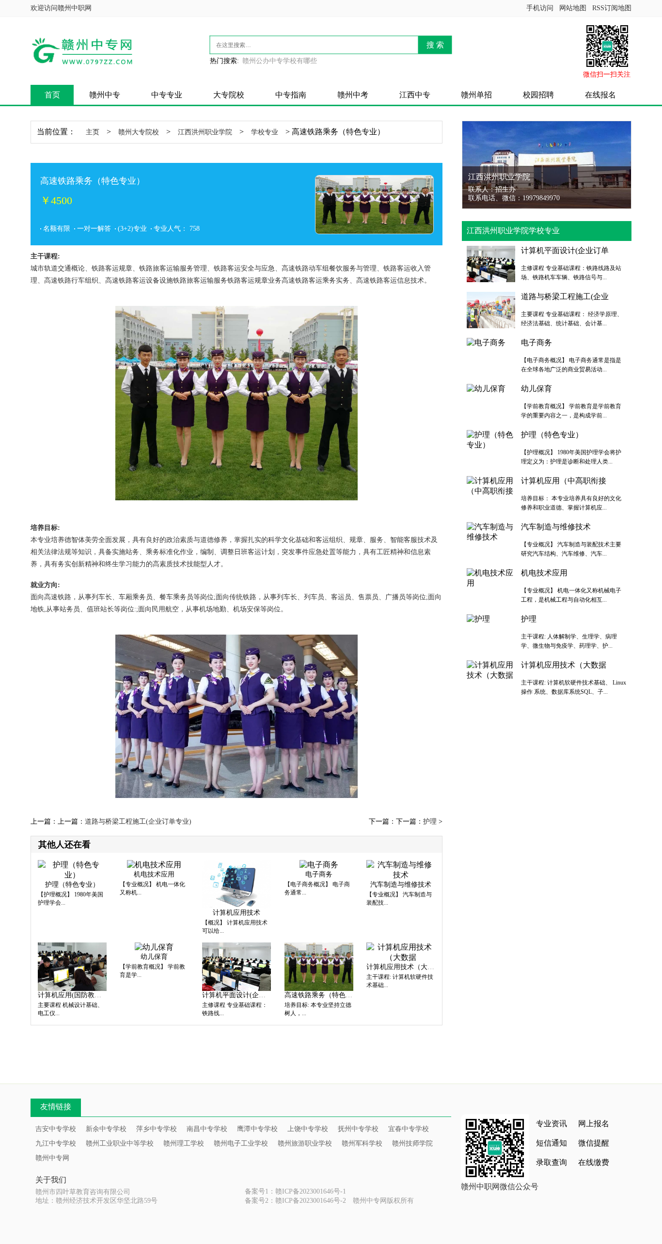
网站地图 (572, 8)
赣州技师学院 (412, 1143)
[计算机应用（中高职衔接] (491, 485)
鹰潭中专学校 (257, 1128)
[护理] (478, 618)
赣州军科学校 (362, 1143)
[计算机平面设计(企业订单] (236, 966)
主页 (92, 132)
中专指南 (290, 95)
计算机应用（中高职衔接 (563, 481)
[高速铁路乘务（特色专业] (318, 966)
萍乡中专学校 (156, 1128)
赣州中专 (104, 95)
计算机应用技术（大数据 (403, 967)
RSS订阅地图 (611, 8)
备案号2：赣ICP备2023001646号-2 (295, 1200)
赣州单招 (476, 95)
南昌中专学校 (207, 1128)
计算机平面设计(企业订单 (240, 995)
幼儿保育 (154, 956)
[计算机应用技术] (236, 883)
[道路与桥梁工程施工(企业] (491, 309)
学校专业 (264, 132)
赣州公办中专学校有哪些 (279, 60)
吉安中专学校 (55, 1128)
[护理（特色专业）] (72, 869)
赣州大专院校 (138, 132)
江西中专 (414, 95)
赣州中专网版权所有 (383, 1200)
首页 (52, 95)
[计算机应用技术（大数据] (400, 952)
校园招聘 (538, 95)
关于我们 (50, 1180)
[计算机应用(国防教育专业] (72, 966)
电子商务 (318, 874)
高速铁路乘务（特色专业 (321, 995)
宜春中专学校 (408, 1128)
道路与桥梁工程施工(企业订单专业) (138, 821)
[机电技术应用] (154, 864)
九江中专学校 (55, 1143)
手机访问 (539, 8)
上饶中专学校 (307, 1128)
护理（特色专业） (72, 884)
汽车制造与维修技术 (400, 884)
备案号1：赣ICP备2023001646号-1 (295, 1191)
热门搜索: (224, 60)
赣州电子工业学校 (241, 1143)
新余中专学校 (106, 1128)
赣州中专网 (52, 1158)
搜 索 (435, 45)
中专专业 (166, 95)
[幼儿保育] (154, 946)
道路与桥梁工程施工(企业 (565, 296)
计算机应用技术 (236, 912)
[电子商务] (318, 864)
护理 (430, 821)
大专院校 (228, 95)
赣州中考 (352, 95)
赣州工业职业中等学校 (120, 1143)
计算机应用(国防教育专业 (76, 995)
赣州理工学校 (183, 1143)
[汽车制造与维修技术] (400, 869)
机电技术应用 (154, 874)
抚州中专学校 (358, 1128)
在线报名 (600, 95)
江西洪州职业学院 (205, 132)
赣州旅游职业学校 (305, 1143)
